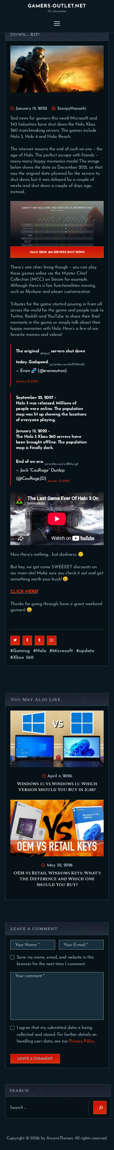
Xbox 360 (23, 657)
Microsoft (62, 651)
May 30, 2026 (60, 865)
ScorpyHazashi (71, 108)
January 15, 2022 (31, 108)
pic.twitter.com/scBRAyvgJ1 (61, 464)
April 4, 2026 (59, 776)
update (86, 651)
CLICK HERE (23, 591)
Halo (41, 651)
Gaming (21, 651)
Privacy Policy (81, 1041)
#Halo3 (45, 353)
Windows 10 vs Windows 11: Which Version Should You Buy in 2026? (57, 787)
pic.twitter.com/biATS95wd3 (67, 364)
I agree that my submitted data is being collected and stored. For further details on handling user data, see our (57, 1034)
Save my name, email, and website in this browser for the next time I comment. (55, 961)
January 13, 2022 (58, 481)
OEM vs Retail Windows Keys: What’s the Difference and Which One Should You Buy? (57, 879)
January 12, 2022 (27, 381)
